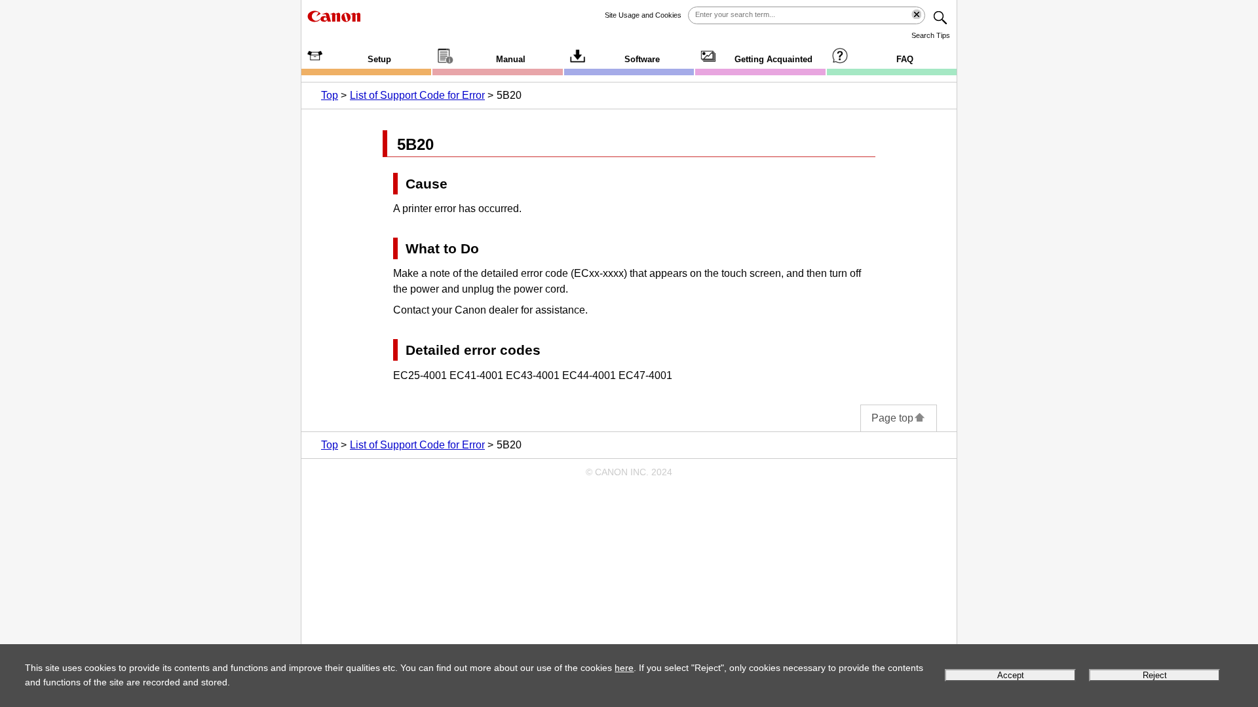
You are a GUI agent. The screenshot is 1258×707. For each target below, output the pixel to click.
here (624, 667)
